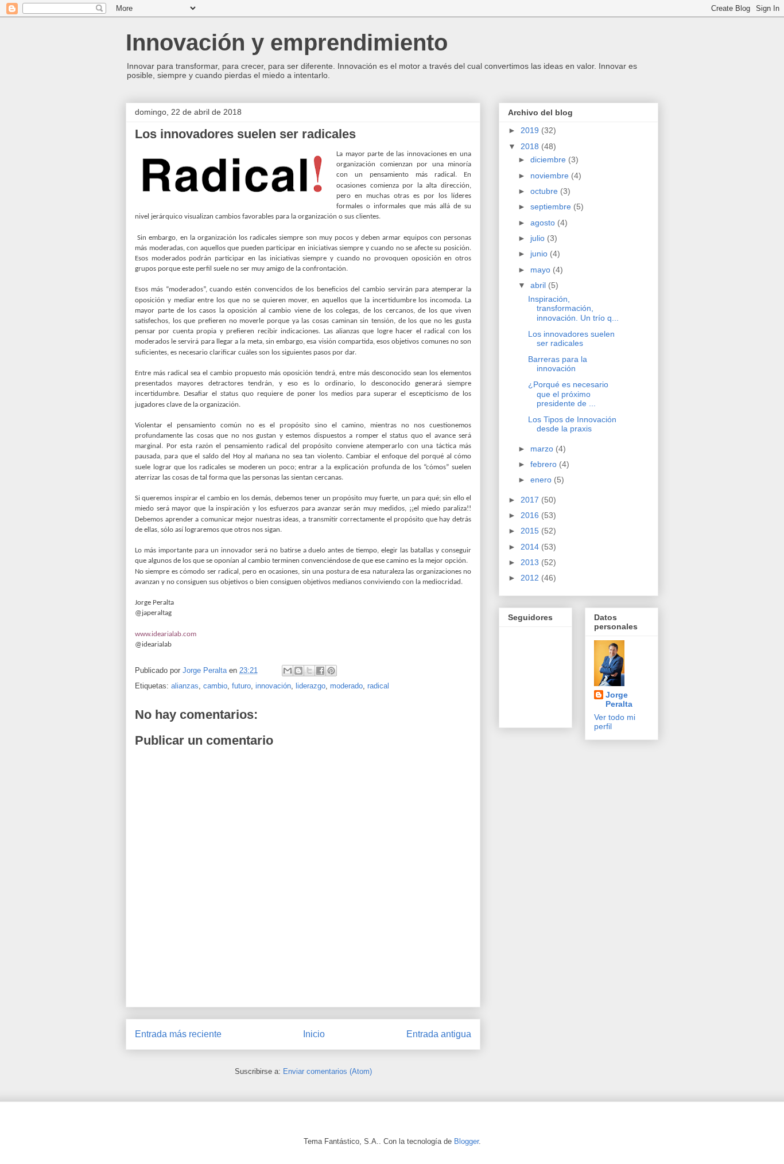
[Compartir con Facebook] (320, 670)
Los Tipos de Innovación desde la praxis (572, 424)
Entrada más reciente (178, 1034)
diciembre (549, 159)
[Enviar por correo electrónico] (287, 670)
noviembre (550, 175)
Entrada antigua (438, 1034)
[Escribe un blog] (298, 670)
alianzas (185, 686)
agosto (543, 222)
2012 (531, 577)
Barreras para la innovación (557, 364)
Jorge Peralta (619, 699)
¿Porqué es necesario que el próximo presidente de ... (568, 394)
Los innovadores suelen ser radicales (571, 338)
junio (540, 253)
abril (539, 285)
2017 (531, 499)
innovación (273, 686)
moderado (346, 686)
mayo (541, 269)
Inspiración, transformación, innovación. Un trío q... (573, 308)
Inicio (314, 1034)
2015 (531, 530)
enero (542, 479)
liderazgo (310, 686)
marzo (543, 448)
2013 (531, 562)
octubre (545, 191)
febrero (544, 464)
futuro (241, 686)
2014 (531, 546)
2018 (531, 146)
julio (538, 238)
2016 (531, 515)
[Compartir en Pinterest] (331, 670)
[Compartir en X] (309, 670)
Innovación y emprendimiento (287, 42)
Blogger (466, 1141)
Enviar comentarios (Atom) (327, 1071)
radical (378, 686)
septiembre (551, 206)
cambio (215, 686)
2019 (531, 130)
